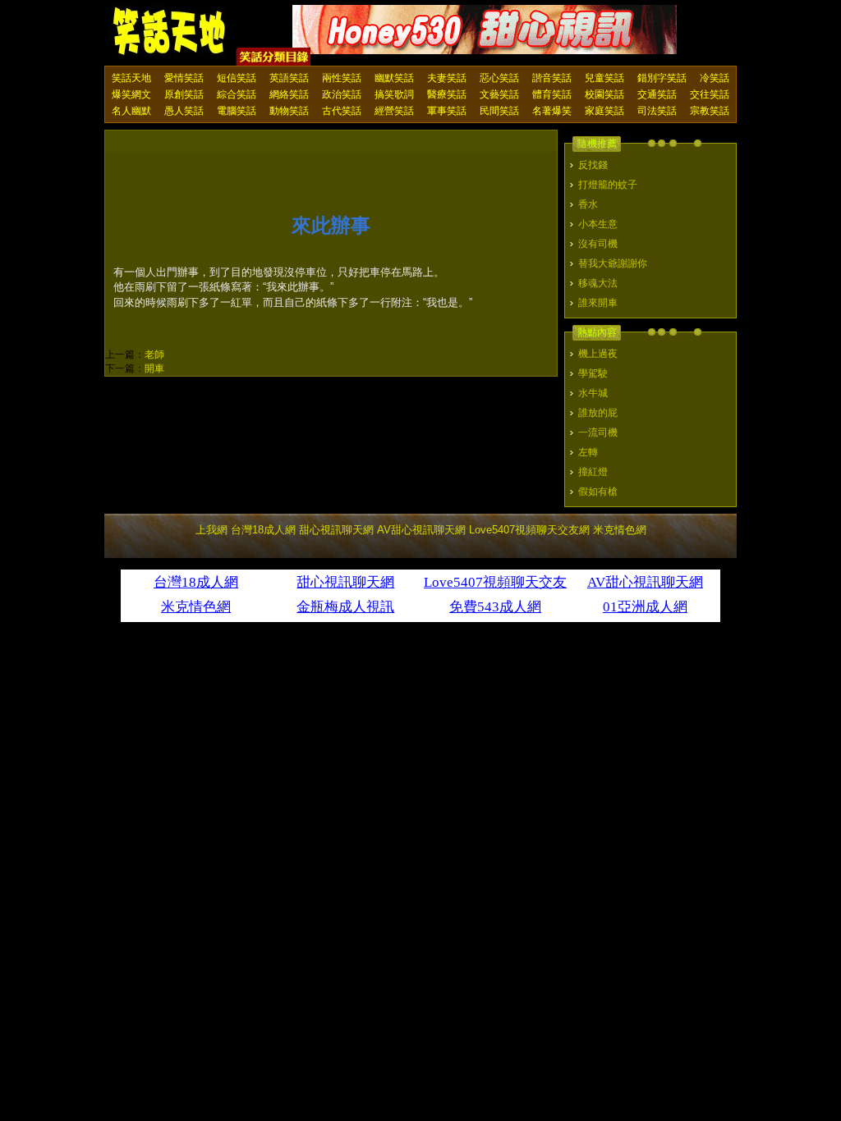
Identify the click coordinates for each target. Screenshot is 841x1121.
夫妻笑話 (446, 78)
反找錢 (593, 165)
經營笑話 (394, 111)
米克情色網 (619, 530)
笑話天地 (131, 78)
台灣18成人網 (263, 530)
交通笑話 (657, 94)
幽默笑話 (394, 78)
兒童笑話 (604, 78)
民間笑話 (499, 111)
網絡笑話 (289, 94)
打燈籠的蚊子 (607, 184)
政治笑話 (341, 94)
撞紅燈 (593, 472)
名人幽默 (131, 111)
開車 (154, 368)
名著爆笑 (552, 111)
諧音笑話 (552, 78)
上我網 (211, 530)
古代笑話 (341, 111)
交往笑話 (709, 94)
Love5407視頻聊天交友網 (529, 530)
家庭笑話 (604, 111)
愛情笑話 (184, 78)
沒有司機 (598, 243)
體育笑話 (552, 94)
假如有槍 (598, 491)
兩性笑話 (341, 78)
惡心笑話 (499, 78)
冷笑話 (714, 78)
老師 (154, 354)
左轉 (588, 452)
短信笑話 (236, 78)
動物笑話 (289, 111)
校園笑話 (604, 94)
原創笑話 (184, 94)
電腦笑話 (236, 111)
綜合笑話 (236, 94)
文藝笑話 (499, 94)
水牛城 (593, 393)
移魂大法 (598, 283)
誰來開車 (598, 303)
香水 (588, 204)
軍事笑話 (446, 111)
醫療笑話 (446, 94)
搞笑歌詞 (394, 94)
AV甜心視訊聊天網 (421, 530)
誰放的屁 (598, 413)
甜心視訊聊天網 (336, 530)
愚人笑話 (184, 111)
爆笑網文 (131, 94)
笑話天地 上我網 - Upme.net (170, 32)
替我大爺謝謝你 (612, 263)
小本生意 (598, 224)
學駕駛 (593, 373)
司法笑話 (657, 111)
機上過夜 (598, 353)
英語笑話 (289, 78)
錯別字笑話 (662, 78)
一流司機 (598, 432)
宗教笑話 (709, 111)
